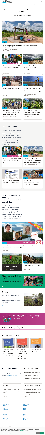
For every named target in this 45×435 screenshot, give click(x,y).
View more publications (38, 335)
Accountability (26, 418)
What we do (15, 15)
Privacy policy (5, 418)
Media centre (5, 419)
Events (4, 408)
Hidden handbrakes (27, 410)
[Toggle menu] (41, 2)
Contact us (25, 415)
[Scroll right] (43, 5)
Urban (3, 4)
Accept (41, 433)
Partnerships (25, 406)
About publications (6, 415)
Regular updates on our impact (8, 305)
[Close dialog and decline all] (44, 427)
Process (24, 408)
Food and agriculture (39, 4)
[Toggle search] (39, 1)
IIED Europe (5, 421)
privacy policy (23, 430)
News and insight (6, 404)
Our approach (26, 404)
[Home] (7, 1)
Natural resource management (27, 4)
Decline (37, 433)
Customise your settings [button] (6, 433)
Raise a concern (26, 417)
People (24, 419)
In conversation (5, 409)
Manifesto (25, 405)
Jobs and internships (27, 421)
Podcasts (4, 410)
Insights (4, 405)
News (4, 406)
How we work (22, 15)
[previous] (3, 350)
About (24, 414)
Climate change (9, 4)
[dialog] (22, 431)
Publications (5, 414)
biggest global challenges (12, 375)
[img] (42, 350)
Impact (24, 409)
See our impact (29, 15)
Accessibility (5, 417)
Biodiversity (17, 4)
